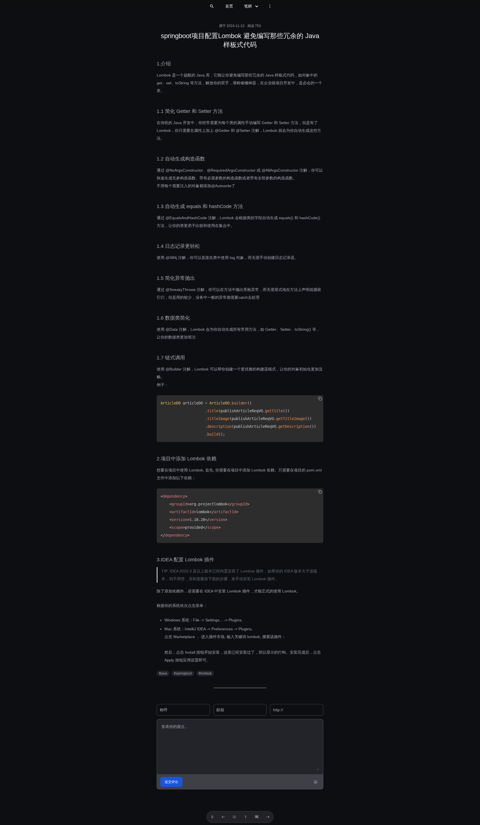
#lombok (205, 673)
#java (163, 673)
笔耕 (248, 6)
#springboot (183, 673)
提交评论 (171, 782)
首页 (229, 6)
